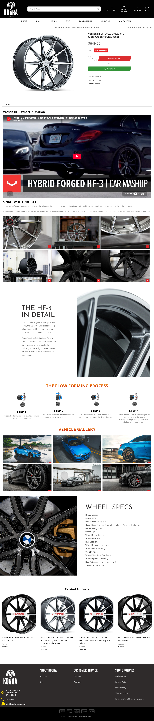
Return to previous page (140, 27)
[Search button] (98, 9)
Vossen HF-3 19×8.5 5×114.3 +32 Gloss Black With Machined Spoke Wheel (94, 640)
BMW (68, 21)
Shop (38, 21)
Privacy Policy (121, 682)
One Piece (77, 27)
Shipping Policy (121, 693)
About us (105, 21)
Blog (41, 682)
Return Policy (120, 687)
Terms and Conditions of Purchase (129, 699)
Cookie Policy (120, 676)
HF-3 (96, 27)
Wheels (66, 27)
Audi (53, 21)
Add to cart (115, 58)
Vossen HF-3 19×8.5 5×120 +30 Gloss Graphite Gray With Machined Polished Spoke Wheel (57, 640)
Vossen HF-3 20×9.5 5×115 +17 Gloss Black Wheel (18, 639)
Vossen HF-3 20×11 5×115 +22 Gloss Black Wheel (134, 639)
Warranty (77, 682)
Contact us (125, 21)
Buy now (110, 69)
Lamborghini (85, 21)
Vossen (88, 27)
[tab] (8, 104)
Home (24, 21)
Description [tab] (8, 104)
